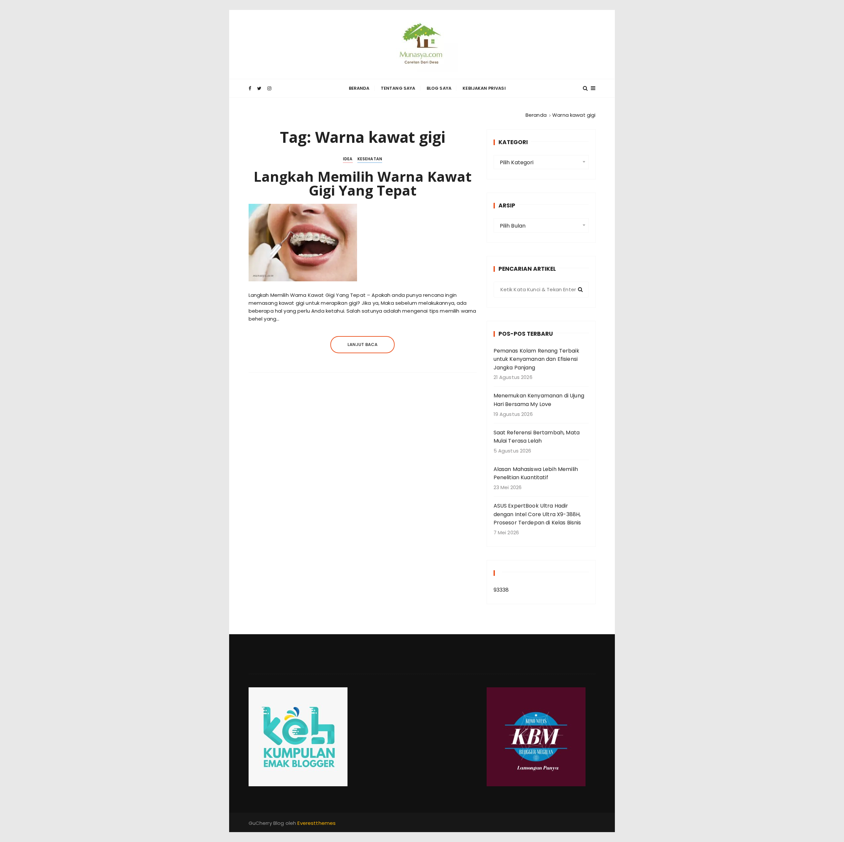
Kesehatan (369, 159)
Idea (348, 159)
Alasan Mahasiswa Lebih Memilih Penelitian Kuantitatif (536, 473)
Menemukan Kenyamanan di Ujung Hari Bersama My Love (539, 400)
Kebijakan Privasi (484, 88)
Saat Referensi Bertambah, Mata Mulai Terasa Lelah (537, 437)
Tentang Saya (398, 88)
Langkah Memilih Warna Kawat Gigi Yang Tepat (362, 183)
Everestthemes (316, 823)
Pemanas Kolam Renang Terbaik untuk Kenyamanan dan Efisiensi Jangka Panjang (536, 359)
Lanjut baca (362, 344)
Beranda (359, 88)
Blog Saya (439, 88)
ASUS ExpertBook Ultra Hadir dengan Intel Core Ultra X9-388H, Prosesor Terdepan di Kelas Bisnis (537, 514)
